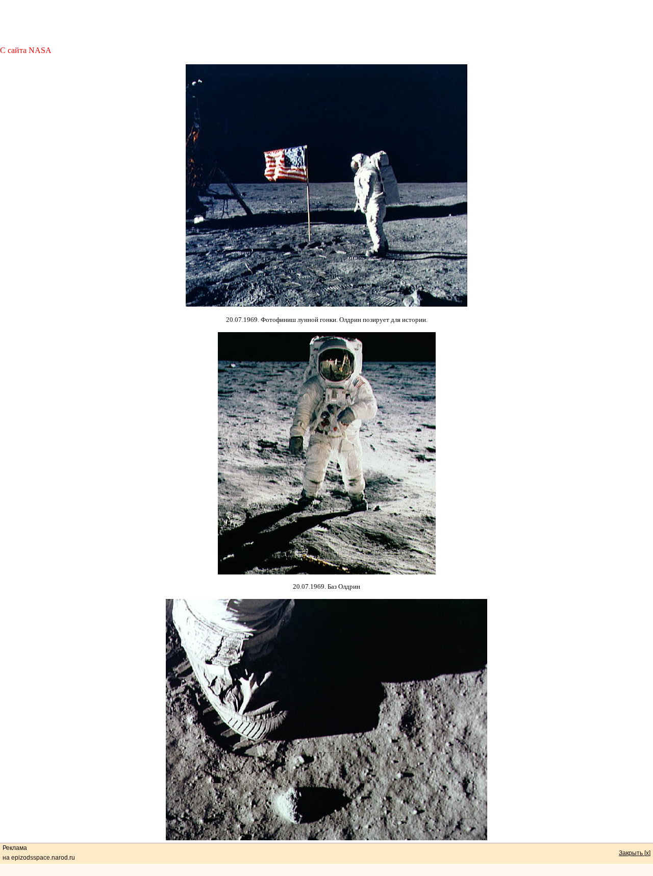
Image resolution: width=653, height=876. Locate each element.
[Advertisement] (326, 23)
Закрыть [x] (634, 853)
